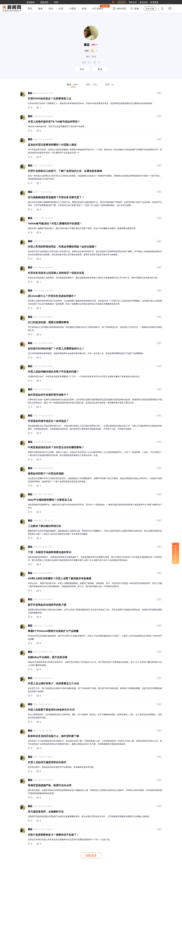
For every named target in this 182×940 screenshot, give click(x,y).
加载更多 (91, 855)
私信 (100, 69)
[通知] (162, 8)
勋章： (88, 50)
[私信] (169, 8)
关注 (82, 69)
